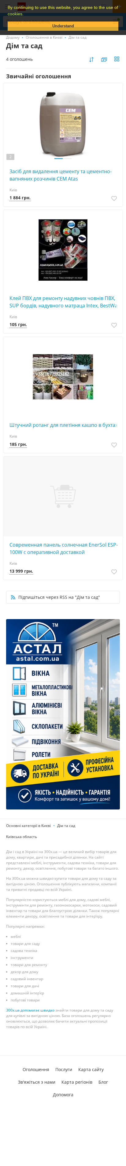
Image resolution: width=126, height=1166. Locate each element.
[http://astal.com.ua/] (63, 714)
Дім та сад (66, 825)
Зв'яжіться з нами (36, 1082)
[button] (26, 14)
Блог (103, 1082)
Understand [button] (63, 26)
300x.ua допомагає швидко (30, 1010)
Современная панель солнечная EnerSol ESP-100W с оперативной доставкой (63, 548)
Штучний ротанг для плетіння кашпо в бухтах (63, 425)
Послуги (63, 1069)
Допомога (63, 1095)
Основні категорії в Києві (28, 825)
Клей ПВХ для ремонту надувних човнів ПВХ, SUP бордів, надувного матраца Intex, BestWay (64, 302)
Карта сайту (91, 1069)
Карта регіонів (76, 1082)
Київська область (21, 836)
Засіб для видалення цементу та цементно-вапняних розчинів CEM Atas (60, 175)
